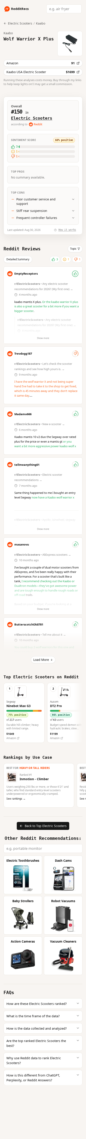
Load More (41, 660)
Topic (73, 249)
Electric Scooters (31, 118)
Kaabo (40, 23)
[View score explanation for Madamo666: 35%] (75, 414)
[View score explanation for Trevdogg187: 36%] (75, 353)
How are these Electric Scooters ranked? (36, 1003)
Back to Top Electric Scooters (46, 826)
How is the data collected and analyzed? (36, 1028)
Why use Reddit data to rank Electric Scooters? (33, 1060)
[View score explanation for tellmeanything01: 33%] (75, 464)
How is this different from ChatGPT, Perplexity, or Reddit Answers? (33, 1077)
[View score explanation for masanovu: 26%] (75, 544)
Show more (43, 338)
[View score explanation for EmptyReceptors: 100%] (75, 273)
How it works (67, 229)
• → (39, 424)
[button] (24, 713)
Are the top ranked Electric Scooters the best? (36, 1043)
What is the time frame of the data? (33, 1016)
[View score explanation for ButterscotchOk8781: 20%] (75, 624)
